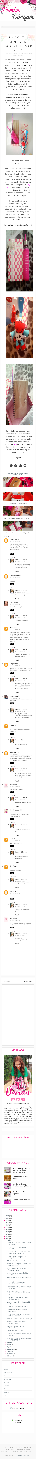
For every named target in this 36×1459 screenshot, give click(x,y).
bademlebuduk (15, 696)
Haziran (10, 1354)
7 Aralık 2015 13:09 (15, 630)
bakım (6, 1389)
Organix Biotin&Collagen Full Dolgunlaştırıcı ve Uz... (16, 1257)
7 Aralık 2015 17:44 (21, 680)
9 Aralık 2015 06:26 (15, 920)
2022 (7, 1223)
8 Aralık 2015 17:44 (21, 906)
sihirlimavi (13, 891)
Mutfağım (7, 1382)
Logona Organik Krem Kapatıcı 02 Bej (18, 1303)
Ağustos (10, 1349)
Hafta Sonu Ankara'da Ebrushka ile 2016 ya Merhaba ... (18, 1315)
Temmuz (10, 1351)
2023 (7, 1220)
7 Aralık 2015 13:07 (21, 561)
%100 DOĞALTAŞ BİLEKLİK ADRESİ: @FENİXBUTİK (19, 1264)
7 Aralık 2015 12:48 (15, 604)
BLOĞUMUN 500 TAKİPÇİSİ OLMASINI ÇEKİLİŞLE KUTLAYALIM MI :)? (22, 1170)
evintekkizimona (15, 575)
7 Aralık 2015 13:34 (21, 651)
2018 (7, 1232)
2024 (7, 1218)
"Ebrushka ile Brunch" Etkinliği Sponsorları (17, 1310)
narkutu (20, 55)
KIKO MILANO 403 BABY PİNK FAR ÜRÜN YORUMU (19, 1339)
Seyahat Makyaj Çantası (21, 1199)
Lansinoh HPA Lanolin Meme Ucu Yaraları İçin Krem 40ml (18, 1252)
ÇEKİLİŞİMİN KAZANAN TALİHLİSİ (18, 1307)
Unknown (13, 628)
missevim (13, 725)
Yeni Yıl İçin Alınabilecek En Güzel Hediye (18, 1274)
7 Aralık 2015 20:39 (21, 799)
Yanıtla (11, 553)
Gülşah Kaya (14, 664)
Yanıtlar (13, 557)
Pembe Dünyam (21, 560)
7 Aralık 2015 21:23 (15, 841)
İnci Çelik (13, 839)
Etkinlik (6, 1376)
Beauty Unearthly (16, 810)
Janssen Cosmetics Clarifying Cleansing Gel (16, 1322)
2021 (7, 1225)
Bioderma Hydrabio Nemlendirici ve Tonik (19, 1278)
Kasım (9, 1342)
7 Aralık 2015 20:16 (15, 786)
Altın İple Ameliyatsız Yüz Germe (18, 1261)
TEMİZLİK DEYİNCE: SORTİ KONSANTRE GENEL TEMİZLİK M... (18, 1292)
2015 (7, 1239)
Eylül (9, 1347)
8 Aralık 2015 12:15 (15, 893)
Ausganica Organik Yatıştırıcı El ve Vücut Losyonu (18, 1269)
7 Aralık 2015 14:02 (15, 698)
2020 (7, 1227)
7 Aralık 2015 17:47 (15, 754)
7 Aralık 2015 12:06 (15, 541)
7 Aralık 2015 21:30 (15, 868)
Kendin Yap (8, 1379)
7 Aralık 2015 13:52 (15, 665)
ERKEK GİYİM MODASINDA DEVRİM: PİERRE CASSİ (16, 1283)
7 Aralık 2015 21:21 (15, 812)
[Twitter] (15, 465)
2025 (7, 1216)
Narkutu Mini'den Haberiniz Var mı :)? (19, 1319)
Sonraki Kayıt (7, 981)
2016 (7, 1236)
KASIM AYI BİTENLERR (15, 1331)
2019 (7, 1229)
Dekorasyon (8, 1372)
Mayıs (9, 1356)
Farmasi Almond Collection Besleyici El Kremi (19, 1334)
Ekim (9, 1344)
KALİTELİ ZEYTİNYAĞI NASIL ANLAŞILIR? (17, 1248)
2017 (7, 1234)
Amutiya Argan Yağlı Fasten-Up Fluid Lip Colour (19, 1243)
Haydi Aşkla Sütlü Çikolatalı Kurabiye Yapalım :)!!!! (19, 1287)
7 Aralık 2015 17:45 (21, 711)
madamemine (14, 539)
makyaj (6, 1392)
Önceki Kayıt (28, 981)
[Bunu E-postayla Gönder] (25, 465)
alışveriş (25, 53)
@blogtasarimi (23, 1455)
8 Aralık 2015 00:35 (21, 881)
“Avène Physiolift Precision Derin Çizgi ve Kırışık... (18, 1298)
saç (5, 1395)
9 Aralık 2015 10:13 (21, 935)
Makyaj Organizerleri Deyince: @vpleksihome (17, 1327)
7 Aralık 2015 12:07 (15, 577)
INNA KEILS (14, 602)
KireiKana (13, 866)
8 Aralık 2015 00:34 (21, 827)
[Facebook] (11, 465)
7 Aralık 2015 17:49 (21, 771)
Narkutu (26, 65)
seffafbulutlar (14, 752)
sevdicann (13, 785)
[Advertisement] (18, 1015)
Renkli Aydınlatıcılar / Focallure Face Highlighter (22, 1185)
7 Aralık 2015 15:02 (15, 727)
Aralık (9, 1241)
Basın (6, 1369)
